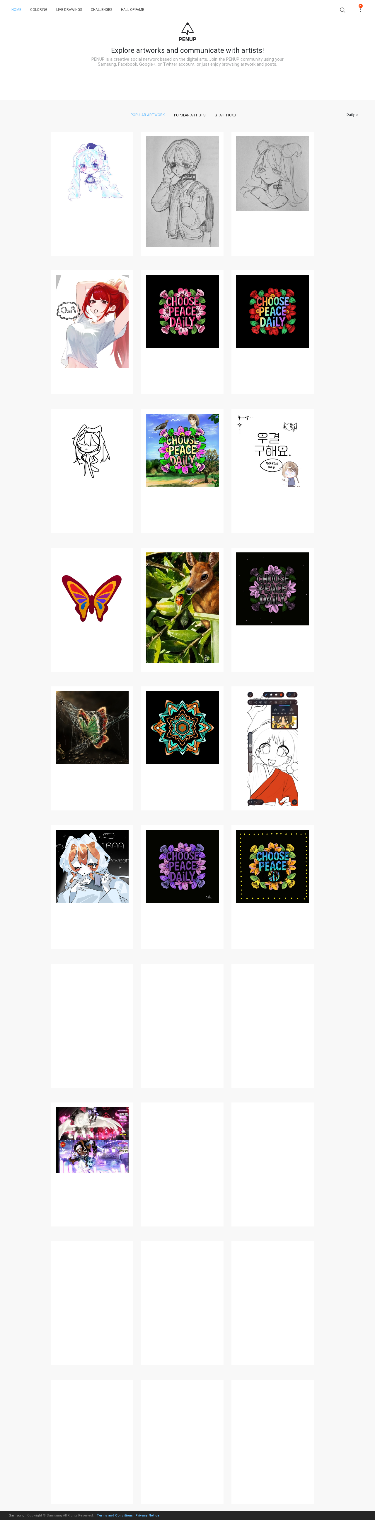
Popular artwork (148, 115)
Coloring (38, 10)
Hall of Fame (132, 10)
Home (16, 10)
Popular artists (189, 115)
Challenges (101, 10)
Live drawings (69, 10)
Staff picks (225, 115)
